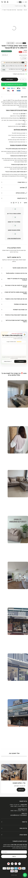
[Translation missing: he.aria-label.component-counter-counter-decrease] (25, 79)
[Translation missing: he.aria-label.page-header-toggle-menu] (26, 2)
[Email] (11, 202)
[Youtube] (8, 863)
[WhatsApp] (13, 202)
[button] (14, 5)
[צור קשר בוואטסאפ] (25, 875)
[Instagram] (16, 863)
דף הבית (25, 9)
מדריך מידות (4, 55)
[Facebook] (20, 202)
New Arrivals (19, 9)
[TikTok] (12, 863)
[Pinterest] (16, 202)
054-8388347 (23, 815)
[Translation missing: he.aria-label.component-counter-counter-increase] (20, 79)
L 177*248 (23, 58)
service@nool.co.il (14, 815)
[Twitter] (18, 202)
